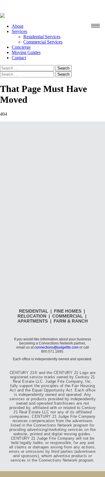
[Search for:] (27, 67)
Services (19, 31)
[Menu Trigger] (95, 25)
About (17, 26)
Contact (19, 57)
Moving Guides (26, 52)
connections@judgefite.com (56, 347)
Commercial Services (42, 41)
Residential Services (41, 36)
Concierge (21, 47)
